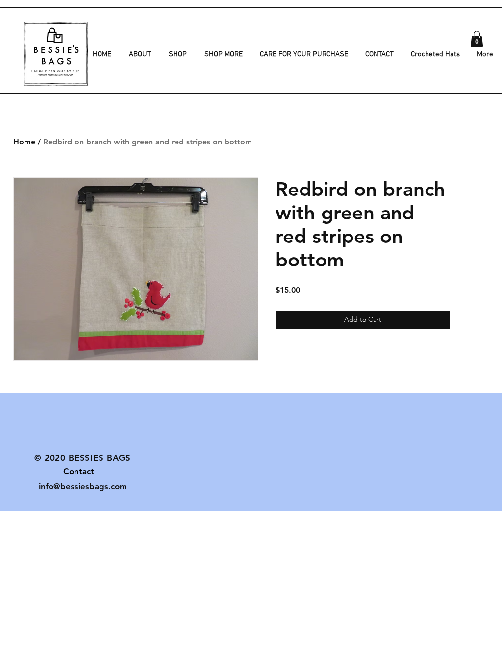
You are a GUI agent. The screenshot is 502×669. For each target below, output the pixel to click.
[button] (476, 39)
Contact (64, 471)
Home (24, 141)
